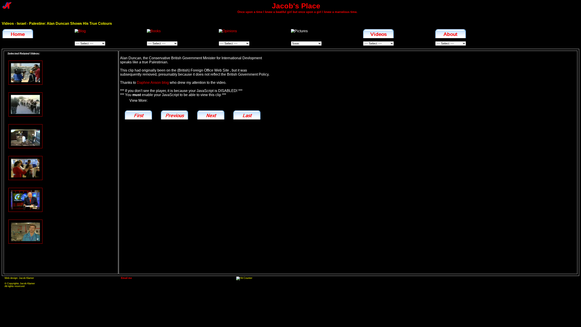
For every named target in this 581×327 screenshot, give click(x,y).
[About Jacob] (451, 34)
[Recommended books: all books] (155, 32)
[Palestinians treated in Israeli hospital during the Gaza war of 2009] (25, 231)
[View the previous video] (174, 114)
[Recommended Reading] (154, 31)
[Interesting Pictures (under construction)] (299, 31)
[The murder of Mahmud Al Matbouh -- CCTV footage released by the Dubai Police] (25, 136)
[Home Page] (17, 33)
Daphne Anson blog (153, 82)
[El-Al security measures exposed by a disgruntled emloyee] (25, 167)
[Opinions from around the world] (228, 31)
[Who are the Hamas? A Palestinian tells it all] (25, 104)
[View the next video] (210, 114)
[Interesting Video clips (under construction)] (378, 33)
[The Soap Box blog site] (80, 31)
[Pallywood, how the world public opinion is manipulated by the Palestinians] (25, 72)
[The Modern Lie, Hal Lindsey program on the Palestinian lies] (25, 199)
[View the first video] (138, 114)
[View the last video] (247, 114)
